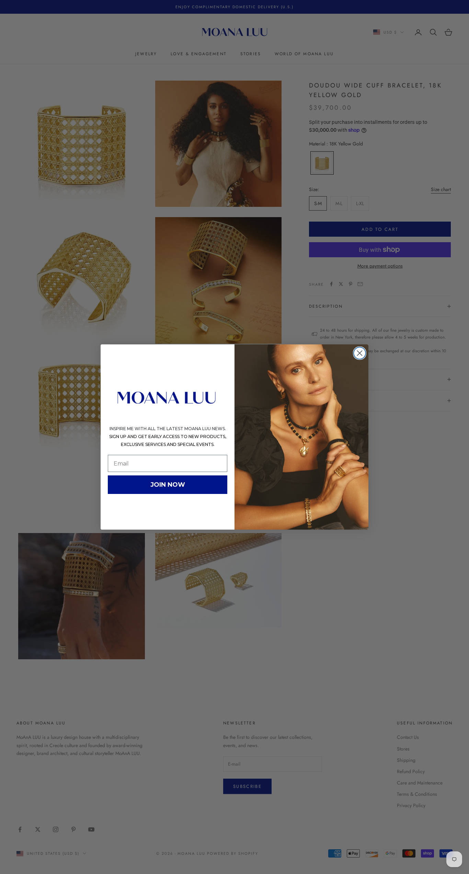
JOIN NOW (167, 484)
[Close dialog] (360, 353)
